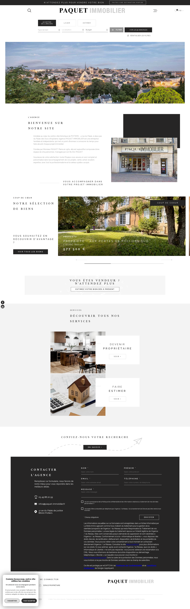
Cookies (142, 599)
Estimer (87, 23)
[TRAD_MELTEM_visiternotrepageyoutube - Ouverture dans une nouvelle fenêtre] (2, 306)
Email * (86, 479)
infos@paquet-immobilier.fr (52, 504)
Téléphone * (132, 479)
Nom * (85, 468)
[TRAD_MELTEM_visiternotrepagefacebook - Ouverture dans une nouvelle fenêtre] (2, 302)
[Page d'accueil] (92, 10)
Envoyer (149, 517)
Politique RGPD (134, 599)
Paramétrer (12, 601)
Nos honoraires (90, 599)
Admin (119, 599)
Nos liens (125, 599)
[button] (89, 95)
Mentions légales (110, 599)
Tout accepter (29, 601)
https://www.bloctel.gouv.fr (95, 558)
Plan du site (100, 599)
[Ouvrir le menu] (155, 11)
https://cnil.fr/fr (132, 544)
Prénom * (130, 468)
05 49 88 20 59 (46, 497)
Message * (87, 489)
